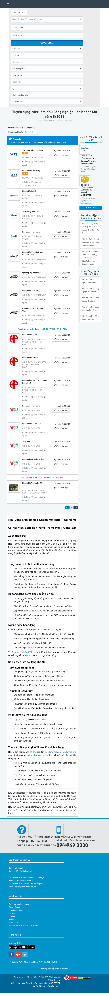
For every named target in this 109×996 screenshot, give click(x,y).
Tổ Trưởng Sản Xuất (30, 212)
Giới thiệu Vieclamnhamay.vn (20, 904)
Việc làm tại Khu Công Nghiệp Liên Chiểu (90, 281)
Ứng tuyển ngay (62, 155)
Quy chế (12, 916)
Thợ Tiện (26, 442)
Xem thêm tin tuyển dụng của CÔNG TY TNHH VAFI (42, 477)
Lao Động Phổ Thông (31, 232)
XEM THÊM (92, 208)
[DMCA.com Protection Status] (84, 978)
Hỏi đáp (11, 913)
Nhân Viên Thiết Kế (30, 290)
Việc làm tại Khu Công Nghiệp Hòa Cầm (90, 299)
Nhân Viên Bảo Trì (29, 191)
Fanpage (23, 841)
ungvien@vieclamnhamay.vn (25, 887)
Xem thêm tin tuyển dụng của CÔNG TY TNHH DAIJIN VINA (42, 329)
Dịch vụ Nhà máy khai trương (20, 871)
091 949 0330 (72, 845)
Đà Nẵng (27, 162)
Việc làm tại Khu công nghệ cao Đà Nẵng (90, 308)
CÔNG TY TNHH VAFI (31, 410)
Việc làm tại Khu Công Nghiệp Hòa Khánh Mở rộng (90, 319)
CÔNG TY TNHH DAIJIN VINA (34, 259)
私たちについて (15, 923)
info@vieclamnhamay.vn (23, 881)
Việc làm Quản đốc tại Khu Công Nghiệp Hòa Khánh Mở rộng (90, 242)
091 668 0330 (39, 841)
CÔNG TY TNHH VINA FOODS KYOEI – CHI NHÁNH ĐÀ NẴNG (34, 341)
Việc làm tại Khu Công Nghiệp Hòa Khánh (90, 290)
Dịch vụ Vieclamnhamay (18, 868)
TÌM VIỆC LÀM (19, 12)
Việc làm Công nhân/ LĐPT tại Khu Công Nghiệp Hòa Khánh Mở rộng (90, 228)
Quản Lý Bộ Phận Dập (31, 273)
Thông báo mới (14, 907)
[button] (47, 27)
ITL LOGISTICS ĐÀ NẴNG (32, 158)
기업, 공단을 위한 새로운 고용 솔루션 (23, 926)
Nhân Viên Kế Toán (30, 358)
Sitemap (12, 919)
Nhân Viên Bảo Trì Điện (31, 424)
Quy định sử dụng (15, 910)
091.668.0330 (17, 884)
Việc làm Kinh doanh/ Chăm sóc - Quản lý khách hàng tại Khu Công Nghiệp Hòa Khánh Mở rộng (90, 257)
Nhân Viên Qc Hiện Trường (33, 459)
